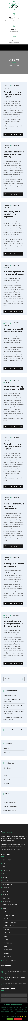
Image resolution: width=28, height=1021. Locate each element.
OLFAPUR (6, 939)
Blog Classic (7, 768)
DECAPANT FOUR (7, 901)
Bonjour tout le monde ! (10, 695)
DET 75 (4, 908)
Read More (13, 134)
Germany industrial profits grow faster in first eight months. (13, 623)
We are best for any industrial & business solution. (13, 94)
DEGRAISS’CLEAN (9, 915)
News (5, 775)
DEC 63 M (5, 894)
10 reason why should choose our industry (13, 330)
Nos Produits (6, 912)
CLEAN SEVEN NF (7, 884)
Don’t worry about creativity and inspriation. (12, 214)
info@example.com (14, 42)
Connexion (6, 799)
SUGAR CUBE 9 (8, 957)
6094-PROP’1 (6, 870)
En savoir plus (22, 1016)
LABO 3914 (7, 932)
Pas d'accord (18, 1018)
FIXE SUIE (6, 929)
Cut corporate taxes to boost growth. (14, 564)
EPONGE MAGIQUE (9, 925)
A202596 (5, 874)
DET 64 (6, 919)
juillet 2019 (7, 752)
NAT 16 (4, 863)
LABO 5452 (7, 936)
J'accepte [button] (9, 1018)
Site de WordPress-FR (10, 810)
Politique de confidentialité (10, 960)
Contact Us (6, 887)
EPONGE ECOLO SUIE (10, 922)
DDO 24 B (5, 891)
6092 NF (5, 867)
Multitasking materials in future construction (14, 272)
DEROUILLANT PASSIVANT (10, 905)
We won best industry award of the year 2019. (14, 387)
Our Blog (16, 65)
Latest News (7, 772)
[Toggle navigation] (25, 47)
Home (10, 65)
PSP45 (5, 946)
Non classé (7, 779)
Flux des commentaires (10, 806)
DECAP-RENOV (7, 898)
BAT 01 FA (5, 881)
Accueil (5, 877)
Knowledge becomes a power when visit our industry (14, 154)
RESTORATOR (8, 950)
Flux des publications (10, 802)
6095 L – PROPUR (7, 860)
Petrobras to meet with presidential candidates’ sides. (14, 506)
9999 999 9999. (14, 31)
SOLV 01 (6, 953)
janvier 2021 (7, 748)
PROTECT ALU (8, 943)
